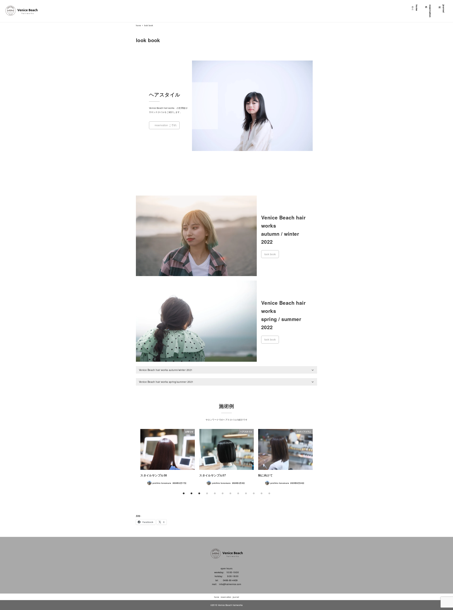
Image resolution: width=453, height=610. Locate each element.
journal (236, 596)
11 (269, 493)
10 (261, 493)
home (216, 596)
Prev (144, 457)
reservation (226, 596)
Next (309, 457)
